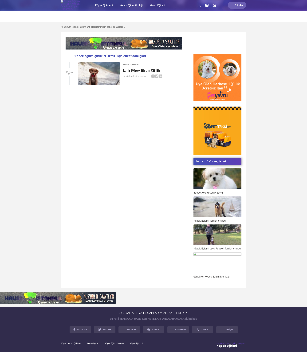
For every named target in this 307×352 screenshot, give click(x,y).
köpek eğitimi (222, 343)
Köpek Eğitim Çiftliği (131, 5)
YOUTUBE (156, 329)
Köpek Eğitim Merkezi (114, 343)
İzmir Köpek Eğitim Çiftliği (142, 70)
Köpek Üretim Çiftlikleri (71, 343)
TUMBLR (204, 329)
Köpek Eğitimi (157, 5)
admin (126, 76)
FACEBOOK (82, 329)
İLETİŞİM (229, 329)
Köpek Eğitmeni (104, 5)
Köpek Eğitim (93, 343)
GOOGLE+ (131, 329)
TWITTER (107, 329)
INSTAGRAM (180, 329)
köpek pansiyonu (238, 343)
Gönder (239, 5)
